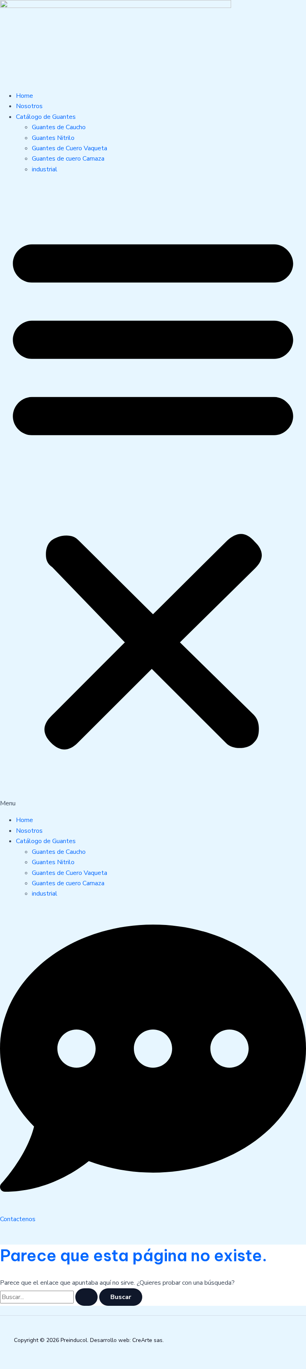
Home (24, 95)
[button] (153, 495)
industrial (44, 169)
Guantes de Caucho (59, 127)
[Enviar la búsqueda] (86, 1297)
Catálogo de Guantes (46, 116)
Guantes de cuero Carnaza (68, 158)
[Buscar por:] (49, 1297)
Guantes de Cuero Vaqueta (69, 148)
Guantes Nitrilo (53, 138)
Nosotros (29, 106)
